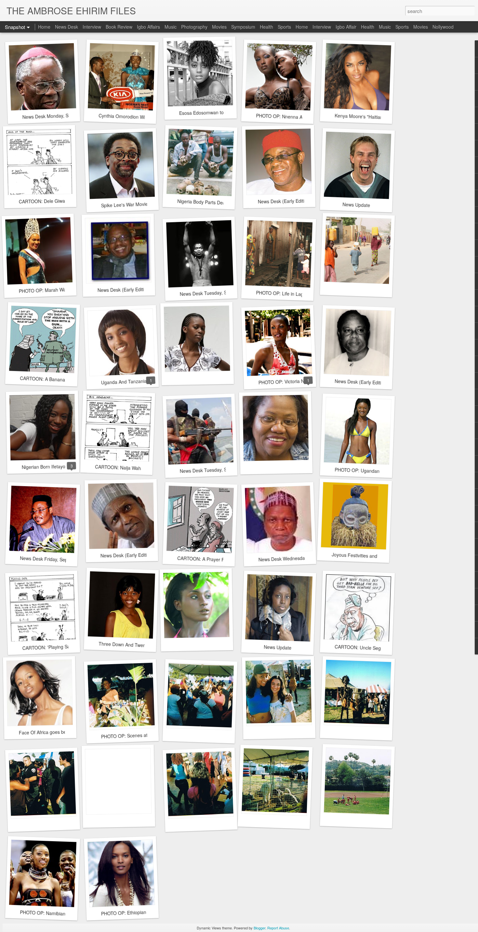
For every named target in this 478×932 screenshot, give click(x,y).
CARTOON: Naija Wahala (121, 467)
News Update (356, 204)
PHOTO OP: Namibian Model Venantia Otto (64, 914)
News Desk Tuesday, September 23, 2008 (222, 292)
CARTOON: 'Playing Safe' (48, 647)
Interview (92, 26)
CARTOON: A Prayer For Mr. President (217, 559)
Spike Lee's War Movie (124, 204)
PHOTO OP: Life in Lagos (282, 293)
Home (44, 26)
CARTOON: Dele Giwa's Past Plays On (59, 201)
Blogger (259, 927)
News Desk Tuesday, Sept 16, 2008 (216, 469)
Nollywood (443, 26)
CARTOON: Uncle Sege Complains (371, 647)
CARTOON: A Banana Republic (52, 379)
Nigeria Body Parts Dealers (205, 202)
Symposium (243, 26)
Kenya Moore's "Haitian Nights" (367, 116)
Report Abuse (278, 927)
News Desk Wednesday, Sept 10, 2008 (298, 558)
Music (171, 26)
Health (266, 26)
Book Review (119, 26)
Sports (284, 26)
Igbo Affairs (148, 26)
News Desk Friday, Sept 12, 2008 (54, 559)
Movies (219, 26)
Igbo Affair (346, 26)
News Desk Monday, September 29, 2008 (65, 115)
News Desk (66, 26)
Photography (194, 26)
